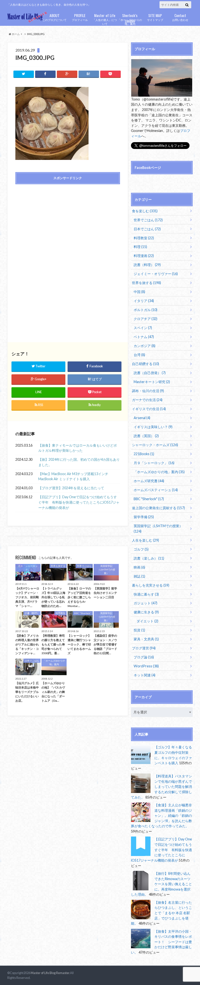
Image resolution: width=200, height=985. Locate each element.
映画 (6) (139, 567)
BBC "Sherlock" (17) (149, 499)
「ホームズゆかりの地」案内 (130, 19)
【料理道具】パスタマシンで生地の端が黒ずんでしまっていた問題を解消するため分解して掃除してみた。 (161, 786)
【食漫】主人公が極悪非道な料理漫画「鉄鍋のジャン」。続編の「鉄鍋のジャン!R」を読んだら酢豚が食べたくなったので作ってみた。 (161, 815)
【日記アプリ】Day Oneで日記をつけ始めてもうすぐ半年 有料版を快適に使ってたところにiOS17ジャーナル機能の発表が (79, 502)
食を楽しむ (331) (145, 211)
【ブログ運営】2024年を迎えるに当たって (71, 488)
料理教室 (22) (144, 238)
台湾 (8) (139, 355)
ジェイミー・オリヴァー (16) (156, 274)
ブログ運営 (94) (144, 648)
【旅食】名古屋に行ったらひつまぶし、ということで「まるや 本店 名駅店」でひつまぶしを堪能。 (161, 912)
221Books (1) (144, 454)
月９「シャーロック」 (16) (154, 463)
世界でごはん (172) (148, 220)
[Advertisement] (67, 222)
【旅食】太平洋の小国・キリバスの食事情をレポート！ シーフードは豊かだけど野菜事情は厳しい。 (161, 941)
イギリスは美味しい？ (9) (153, 427)
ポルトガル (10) (145, 310)
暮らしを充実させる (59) (150, 585)
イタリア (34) (144, 301)
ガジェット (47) (145, 603)
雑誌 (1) (139, 576)
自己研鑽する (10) (145, 364)
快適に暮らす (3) (146, 594)
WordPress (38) (146, 666)
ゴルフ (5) (141, 549)
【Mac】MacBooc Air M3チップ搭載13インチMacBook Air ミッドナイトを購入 (73, 476)
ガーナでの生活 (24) (147, 400)
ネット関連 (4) (144, 675)
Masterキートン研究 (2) (152, 382)
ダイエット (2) (147, 621)
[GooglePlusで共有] (67, 74)
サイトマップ (155, 17)
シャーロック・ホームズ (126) (155, 445)
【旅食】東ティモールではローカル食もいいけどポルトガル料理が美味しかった (77, 448)
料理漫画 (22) (144, 256)
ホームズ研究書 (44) (149, 481)
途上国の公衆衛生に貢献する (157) (158, 508)
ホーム (15, 34)
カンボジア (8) (144, 346)
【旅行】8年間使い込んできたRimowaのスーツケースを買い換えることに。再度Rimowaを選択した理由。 (161, 883)
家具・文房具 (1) (146, 639)
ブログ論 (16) (144, 657)
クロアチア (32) (145, 319)
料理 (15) (140, 247)
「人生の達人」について (105, 19)
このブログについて (54, 17)
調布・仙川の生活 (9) (148, 391)
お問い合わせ (180, 17)
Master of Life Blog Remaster (50, 973)
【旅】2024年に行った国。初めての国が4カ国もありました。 (79, 462)
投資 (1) (139, 630)
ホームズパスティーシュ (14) (156, 490)
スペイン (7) (143, 328)
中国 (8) (139, 292)
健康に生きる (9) (146, 612)
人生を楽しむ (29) (145, 540)
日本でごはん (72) (147, 229)
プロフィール (80, 17)
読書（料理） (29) (147, 265)
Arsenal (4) (142, 418)
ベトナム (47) (144, 337)
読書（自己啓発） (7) (150, 373)
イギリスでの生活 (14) (149, 409)
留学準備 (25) (144, 517)
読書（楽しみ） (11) (149, 558)
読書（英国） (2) (146, 436)
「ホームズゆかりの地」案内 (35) (159, 472)
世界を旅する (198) (146, 283)
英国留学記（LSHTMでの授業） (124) (158, 528)
